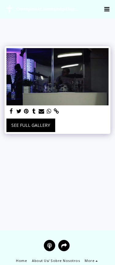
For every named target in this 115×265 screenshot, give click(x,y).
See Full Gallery (30, 125)
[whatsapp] (49, 111)
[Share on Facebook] (11, 111)
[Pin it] (26, 111)
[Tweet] (19, 111)
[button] (107, 9)
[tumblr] (34, 111)
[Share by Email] (41, 111)
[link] (56, 111)
